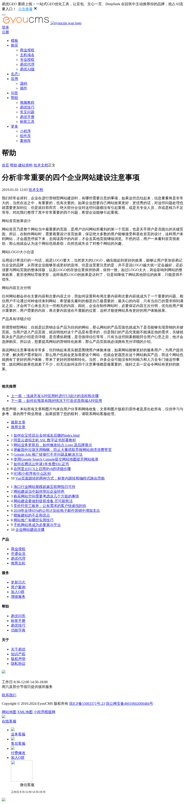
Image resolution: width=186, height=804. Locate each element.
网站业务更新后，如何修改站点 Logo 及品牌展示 (53, 445)
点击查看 (25, 9)
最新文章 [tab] (18, 422)
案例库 (25, 141)
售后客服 (18, 743)
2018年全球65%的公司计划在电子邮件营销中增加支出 (57, 510)
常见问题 (27, 112)
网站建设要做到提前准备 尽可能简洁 (43, 501)
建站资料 (25, 165)
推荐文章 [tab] (18, 427)
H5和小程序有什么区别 (32, 473)
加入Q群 (17, 592)
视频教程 (27, 102)
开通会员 (18, 554)
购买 (14, 45)
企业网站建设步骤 (29, 530)
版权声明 (18, 659)
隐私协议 (18, 663)
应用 (14, 79)
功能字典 (18, 630)
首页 (5, 165)
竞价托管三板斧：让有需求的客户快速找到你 (50, 506)
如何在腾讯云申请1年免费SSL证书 (41, 464)
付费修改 (18, 753)
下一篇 (56, 401)
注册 (5, 32)
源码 (23, 83)
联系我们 (9, 695)
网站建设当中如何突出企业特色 (39, 491)
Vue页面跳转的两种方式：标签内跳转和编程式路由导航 (60, 478)
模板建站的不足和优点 (32, 515)
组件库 (25, 136)
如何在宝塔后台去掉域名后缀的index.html (47, 435)
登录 (5, 27)
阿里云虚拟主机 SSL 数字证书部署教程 (45, 440)
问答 (14, 93)
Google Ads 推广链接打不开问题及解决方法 (48, 454)
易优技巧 (27, 107)
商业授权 (27, 50)
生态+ (15, 74)
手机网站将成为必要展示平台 (37, 525)
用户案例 (18, 587)
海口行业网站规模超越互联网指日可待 (44, 487)
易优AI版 (27, 69)
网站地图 (9, 712)
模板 (14, 40)
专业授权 (27, 60)
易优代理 (27, 64)
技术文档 (41, 165)
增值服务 (18, 597)
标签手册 (18, 621)
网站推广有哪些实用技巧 (34, 520)
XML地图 (25, 712)
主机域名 (27, 55)
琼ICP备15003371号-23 (87, 703)
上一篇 (55, 396)
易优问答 (18, 616)
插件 (23, 88)
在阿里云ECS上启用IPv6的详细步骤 (42, 469)
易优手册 (27, 117)
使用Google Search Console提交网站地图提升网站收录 (56, 459)
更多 (14, 126)
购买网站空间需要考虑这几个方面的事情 (46, 496)
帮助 (14, 98)
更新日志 (18, 582)
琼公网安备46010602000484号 (129, 703)
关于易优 (18, 649)
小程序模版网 (44, 712)
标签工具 (27, 122)
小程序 (25, 131)
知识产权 (18, 654)
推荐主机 (18, 563)
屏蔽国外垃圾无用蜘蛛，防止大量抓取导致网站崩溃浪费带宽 (63, 450)
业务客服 (18, 734)
